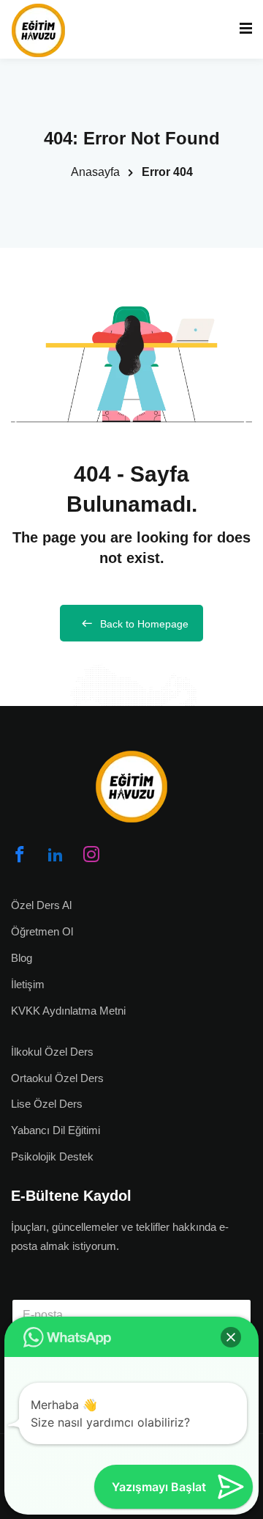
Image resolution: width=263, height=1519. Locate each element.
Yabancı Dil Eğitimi (55, 1130)
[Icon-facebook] (20, 854)
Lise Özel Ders (47, 1103)
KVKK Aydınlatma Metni (68, 1010)
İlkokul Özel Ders (52, 1051)
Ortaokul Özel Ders (57, 1078)
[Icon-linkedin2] (55, 854)
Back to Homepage (144, 624)
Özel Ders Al (41, 905)
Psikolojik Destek (52, 1156)
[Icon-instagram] (91, 854)
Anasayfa (95, 172)
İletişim (28, 984)
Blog (21, 958)
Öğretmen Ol (42, 931)
